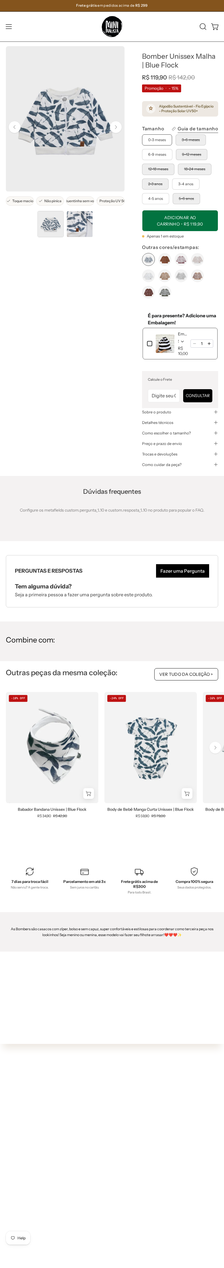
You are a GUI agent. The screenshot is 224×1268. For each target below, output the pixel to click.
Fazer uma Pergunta (182, 571)
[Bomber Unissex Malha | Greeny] (148, 275)
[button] (202, 26)
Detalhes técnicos (157, 422)
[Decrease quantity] (194, 344)
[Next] (116, 127)
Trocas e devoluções (159, 454)
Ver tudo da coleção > (186, 674)
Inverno (125, 1104)
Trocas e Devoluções (25, 1217)
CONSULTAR (198, 395)
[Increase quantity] (209, 344)
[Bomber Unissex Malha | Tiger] (197, 275)
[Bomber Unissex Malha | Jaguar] (164, 275)
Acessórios (128, 1147)
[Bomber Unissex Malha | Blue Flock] (50, 224)
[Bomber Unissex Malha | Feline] (181, 259)
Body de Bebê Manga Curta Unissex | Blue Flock (150, 810)
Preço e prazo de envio (162, 443)
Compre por (129, 1156)
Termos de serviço (23, 1226)
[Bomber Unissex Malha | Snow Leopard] (181, 275)
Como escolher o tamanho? (166, 433)
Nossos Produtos (22, 1200)
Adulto (124, 1138)
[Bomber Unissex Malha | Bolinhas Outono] (164, 259)
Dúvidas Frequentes (25, 1183)
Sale (122, 1164)
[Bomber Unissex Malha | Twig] (148, 292)
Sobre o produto (156, 412)
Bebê (123, 1121)
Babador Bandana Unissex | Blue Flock (52, 810)
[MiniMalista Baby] (112, 26)
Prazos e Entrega (22, 1209)
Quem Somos (19, 1191)
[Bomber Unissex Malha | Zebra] (164, 292)
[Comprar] (187, 793)
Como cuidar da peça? (161, 464)
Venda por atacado (24, 1252)
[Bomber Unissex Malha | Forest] (197, 259)
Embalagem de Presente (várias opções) (182, 334)
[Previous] (14, 127)
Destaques (128, 1112)
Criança (125, 1130)
